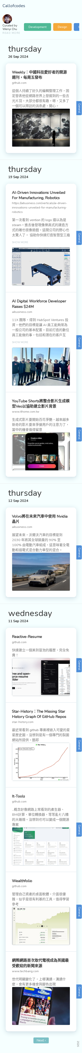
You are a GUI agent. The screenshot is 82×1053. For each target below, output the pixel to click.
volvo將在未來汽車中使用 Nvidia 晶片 (39, 519)
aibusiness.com (22, 312)
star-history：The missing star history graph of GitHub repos (39, 714)
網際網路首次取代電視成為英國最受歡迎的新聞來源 (40, 963)
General (79, 108)
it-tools (18, 796)
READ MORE (11, 33)
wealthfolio (22, 880)
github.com (19, 83)
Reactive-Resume (27, 636)
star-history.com (22, 722)
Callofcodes (14, 6)
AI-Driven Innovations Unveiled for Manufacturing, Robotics (38, 195)
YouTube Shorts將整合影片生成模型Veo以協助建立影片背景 (41, 404)
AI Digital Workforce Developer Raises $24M (39, 304)
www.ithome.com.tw (25, 412)
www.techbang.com (25, 971)
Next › (41, 1040)
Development (37, 27)
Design (62, 27)
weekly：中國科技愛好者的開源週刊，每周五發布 (39, 75)
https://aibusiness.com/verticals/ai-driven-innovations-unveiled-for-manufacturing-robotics (39, 207)
